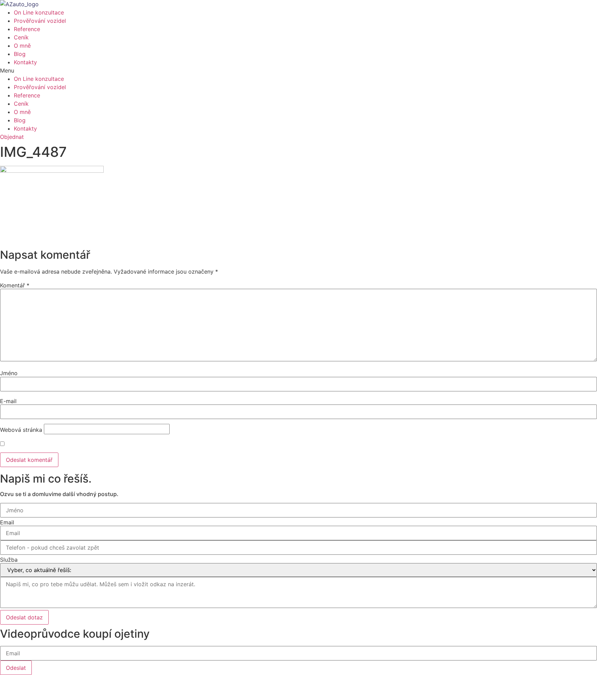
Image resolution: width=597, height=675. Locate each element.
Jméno (9, 373)
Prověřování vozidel (40, 20)
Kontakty (25, 62)
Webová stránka (21, 429)
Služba (9, 559)
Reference (27, 29)
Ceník (21, 37)
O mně (22, 45)
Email (7, 522)
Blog (20, 53)
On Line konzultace (39, 12)
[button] (298, 70)
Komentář (14, 285)
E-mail (8, 401)
